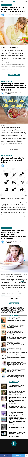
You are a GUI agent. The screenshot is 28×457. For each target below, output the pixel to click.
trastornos (9, 15)
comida (22, 281)
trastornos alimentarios (16, 276)
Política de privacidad (20, 453)
